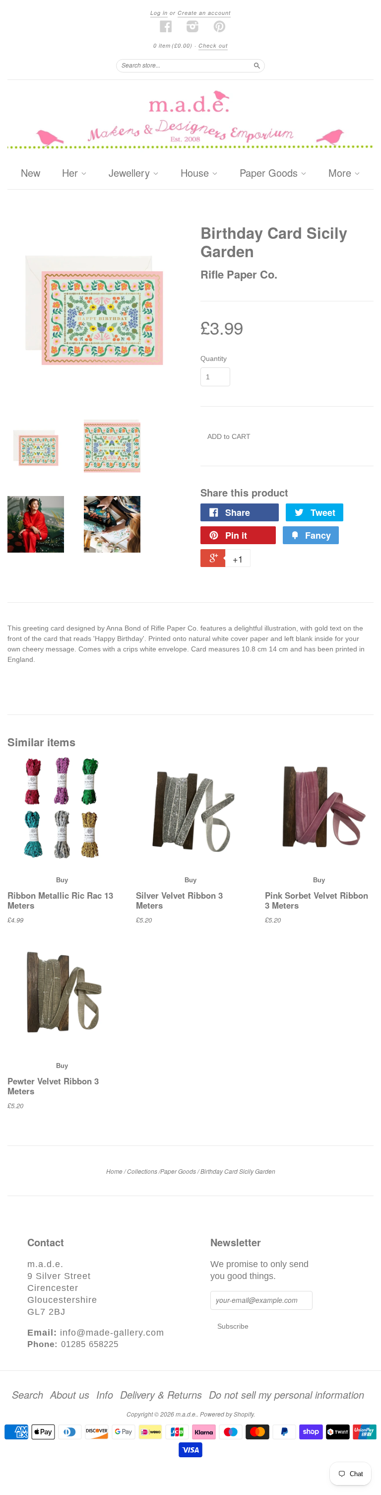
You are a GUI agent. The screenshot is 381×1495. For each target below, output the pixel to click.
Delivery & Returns (161, 1395)
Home (114, 1171)
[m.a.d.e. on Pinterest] (219, 26)
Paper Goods (270, 173)
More (341, 173)
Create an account (204, 12)
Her (71, 173)
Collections (142, 1171)
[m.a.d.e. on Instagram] (193, 26)
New (30, 172)
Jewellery (131, 173)
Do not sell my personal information (286, 1395)
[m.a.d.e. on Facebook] (166, 26)
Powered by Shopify (227, 1414)
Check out (213, 45)
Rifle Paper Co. (238, 274)
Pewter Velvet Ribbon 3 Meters (53, 1086)
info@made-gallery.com (112, 1333)
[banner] (190, 121)
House (196, 173)
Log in (159, 12)
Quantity (213, 358)
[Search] (257, 66)
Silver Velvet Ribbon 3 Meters (179, 900)
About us (69, 1395)
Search (27, 1395)
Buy (62, 880)
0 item (172, 45)
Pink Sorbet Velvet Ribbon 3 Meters (316, 900)
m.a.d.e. (186, 1414)
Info (104, 1395)
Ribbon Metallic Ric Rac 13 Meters (60, 900)
